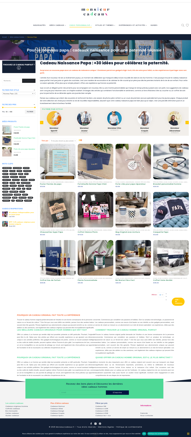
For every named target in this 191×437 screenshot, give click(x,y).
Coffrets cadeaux (13, 409)
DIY (18, 182)
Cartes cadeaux (12, 413)
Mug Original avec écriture (128, 232)
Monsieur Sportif (54, 129)
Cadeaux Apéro (57, 416)
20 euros (43, 182)
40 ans (53, 182)
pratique (17, 194)
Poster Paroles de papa (50, 184)
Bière (20, 174)
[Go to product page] (6, 129)
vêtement (28, 200)
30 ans (48, 182)
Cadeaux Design (57, 411)
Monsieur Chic (114, 128)
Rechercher (28, 81)
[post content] (58, 161)
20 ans (165, 182)
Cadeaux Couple (57, 413)
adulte (5, 171)
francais (13, 185)
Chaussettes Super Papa (51, 232)
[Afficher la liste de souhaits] (187, 25)
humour (28, 185)
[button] (182, 25)
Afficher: (154, 295)
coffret (24, 179)
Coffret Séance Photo (88, 232)
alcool (12, 171)
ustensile (6, 200)
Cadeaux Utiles (57, 409)
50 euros (165, 278)
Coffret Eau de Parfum (50, 280)
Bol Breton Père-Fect (125, 280)
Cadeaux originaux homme (17, 406)
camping (22, 177)
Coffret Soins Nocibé (162, 280)
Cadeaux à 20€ (102, 409)
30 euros (175, 182)
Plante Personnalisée (87, 280)
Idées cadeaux (56, 25)
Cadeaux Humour (58, 406)
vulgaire (19, 200)
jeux (18, 188)
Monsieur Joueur (84, 129)
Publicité (144, 413)
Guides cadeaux (12, 416)
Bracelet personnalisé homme (167, 184)
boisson (5, 177)
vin (13, 200)
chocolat (16, 179)
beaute (5, 174)
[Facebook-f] (91, 424)
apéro (19, 171)
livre (28, 188)
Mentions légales (106, 427)
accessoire (17, 168)
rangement (6, 197)
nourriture (13, 191)
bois (26, 174)
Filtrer (30, 112)
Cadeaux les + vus (103, 416)
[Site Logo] (95, 10)
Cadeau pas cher (139, 278)
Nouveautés (39, 25)
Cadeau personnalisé (110, 230)
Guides (154, 25)
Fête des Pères (98, 182)
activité (26, 168)
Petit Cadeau (120, 230)
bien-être (13, 174)
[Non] (188, 434)
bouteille (14, 177)
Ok (144, 433)
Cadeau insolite (69, 182)
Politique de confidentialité (129, 427)
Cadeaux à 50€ (102, 413)
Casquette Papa (160, 232)
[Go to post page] (5, 214)
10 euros (43, 230)
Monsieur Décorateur (174, 129)
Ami (92, 230)
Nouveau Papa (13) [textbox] (18, 93)
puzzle (25, 194)
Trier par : (45, 141)
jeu (13, 188)
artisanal (27, 171)
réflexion (22, 197)
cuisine (5, 182)
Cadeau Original (184, 230)
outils (22, 191)
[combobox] (18, 93)
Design (12, 182)
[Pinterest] (100, 424)
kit (24, 188)
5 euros (122, 182)
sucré (30, 197)
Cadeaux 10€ (101, 406)
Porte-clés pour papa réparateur (131, 184)
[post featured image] (54, 118)
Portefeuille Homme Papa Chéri (92, 184)
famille (5, 185)
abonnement (7, 168)
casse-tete (6, 179)
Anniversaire (59, 182)
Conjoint (137, 182)
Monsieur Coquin (144, 129)
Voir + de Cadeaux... (179, 301)
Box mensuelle (12, 411)
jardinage (6, 188)
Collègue (186, 278)
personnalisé (7, 194)
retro (15, 197)
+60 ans (126, 230)
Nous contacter (146, 416)
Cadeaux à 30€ (102, 411)
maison (5, 191)
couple (31, 179)
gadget (21, 185)
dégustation (26, 182)
